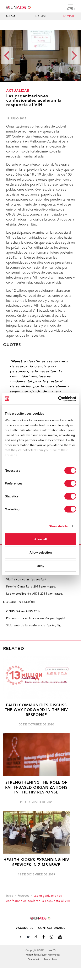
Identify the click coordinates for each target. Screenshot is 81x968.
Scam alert (33, 959)
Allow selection (40, 552)
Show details (58, 526)
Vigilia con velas (26, 580)
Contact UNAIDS (51, 928)
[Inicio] (18, 6)
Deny (40, 566)
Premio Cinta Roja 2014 (31, 587)
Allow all (40, 539)
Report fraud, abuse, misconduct (43, 955)
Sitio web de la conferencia (33, 626)
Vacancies (24, 928)
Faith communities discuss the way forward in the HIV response (36, 710)
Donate (69, 16)
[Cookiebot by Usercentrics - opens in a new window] (58, 399)
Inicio (9, 896)
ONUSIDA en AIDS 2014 (23, 611)
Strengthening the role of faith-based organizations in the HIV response (36, 787)
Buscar (11, 16)
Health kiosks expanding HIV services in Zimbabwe (36, 862)
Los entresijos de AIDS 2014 (34, 594)
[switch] (70, 483)
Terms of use (50, 959)
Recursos (23, 896)
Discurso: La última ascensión (35, 618)
